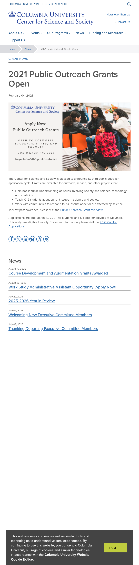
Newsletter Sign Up (118, 14)
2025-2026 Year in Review (31, 301)
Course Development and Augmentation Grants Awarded (58, 273)
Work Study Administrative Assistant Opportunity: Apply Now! (62, 287)
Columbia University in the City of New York (37, 4)
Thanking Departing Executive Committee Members (53, 328)
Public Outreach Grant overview (81, 210)
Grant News (18, 59)
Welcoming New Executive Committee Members (50, 315)
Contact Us (123, 22)
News (28, 49)
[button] (11, 239)
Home (11, 49)
